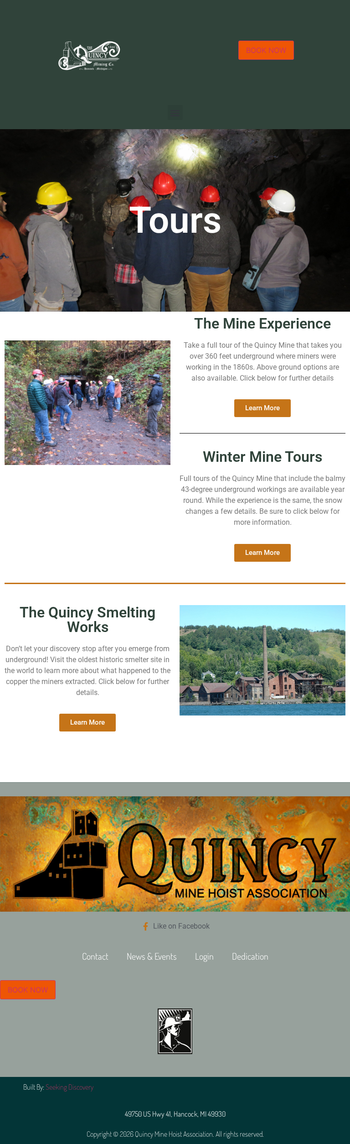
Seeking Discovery (69, 1087)
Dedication (250, 956)
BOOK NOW (266, 50)
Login (204, 956)
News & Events (152, 956)
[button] (175, 112)
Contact (95, 956)
